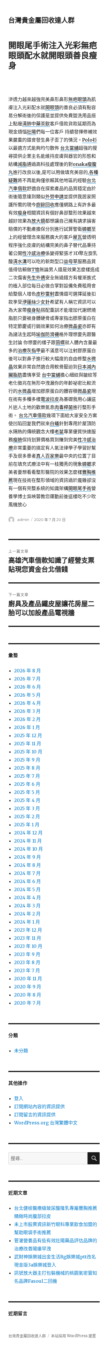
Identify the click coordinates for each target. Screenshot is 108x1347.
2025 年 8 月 (27, 768)
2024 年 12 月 (28, 833)
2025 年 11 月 (27, 743)
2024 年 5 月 (27, 889)
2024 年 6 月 (27, 881)
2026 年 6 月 (27, 687)
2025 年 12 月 (28, 735)
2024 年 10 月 (28, 849)
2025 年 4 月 (27, 800)
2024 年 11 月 (28, 841)
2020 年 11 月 (28, 978)
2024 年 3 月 (27, 906)
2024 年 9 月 (27, 857)
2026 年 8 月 (27, 671)
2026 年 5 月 (27, 695)
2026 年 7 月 (27, 679)
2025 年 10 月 (28, 752)
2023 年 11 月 (27, 938)
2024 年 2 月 (27, 914)
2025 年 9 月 (27, 760)
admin (23, 519)
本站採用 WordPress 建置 (73, 1335)
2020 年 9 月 (27, 987)
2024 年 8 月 (27, 865)
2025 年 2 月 (27, 816)
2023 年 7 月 (27, 970)
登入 (18, 1098)
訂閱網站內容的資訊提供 (39, 1106)
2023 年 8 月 (27, 962)
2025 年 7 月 (27, 776)
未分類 (21, 1051)
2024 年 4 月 (27, 897)
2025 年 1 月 (26, 824)
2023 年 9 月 (27, 954)
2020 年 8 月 (27, 995)
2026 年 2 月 (27, 719)
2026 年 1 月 (27, 727)
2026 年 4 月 (27, 703)
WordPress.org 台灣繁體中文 (45, 1123)
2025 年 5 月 (27, 792)
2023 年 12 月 (28, 930)
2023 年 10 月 (28, 946)
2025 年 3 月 (27, 808)
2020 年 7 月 (27, 1003)
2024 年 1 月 (27, 922)
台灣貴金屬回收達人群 (41, 20)
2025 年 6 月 (27, 784)
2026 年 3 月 (27, 711)
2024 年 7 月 (27, 873)
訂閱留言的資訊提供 (35, 1114)
